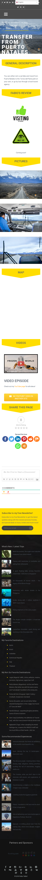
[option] (13, 854)
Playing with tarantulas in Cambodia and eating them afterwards (26, 562)
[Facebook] (5, 439)
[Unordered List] (18, 479)
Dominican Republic (15, 658)
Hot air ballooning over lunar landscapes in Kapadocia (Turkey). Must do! (26, 815)
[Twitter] (11, 439)
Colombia (12, 653)
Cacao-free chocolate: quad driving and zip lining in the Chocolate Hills (26, 631)
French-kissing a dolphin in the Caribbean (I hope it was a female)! (26, 786)
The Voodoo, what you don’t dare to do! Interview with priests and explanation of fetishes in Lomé (26, 777)
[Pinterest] (24, 439)
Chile (26, 22)
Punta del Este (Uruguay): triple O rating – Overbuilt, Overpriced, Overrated (22, 695)
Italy (10, 662)
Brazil (11, 649)
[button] (21, 397)
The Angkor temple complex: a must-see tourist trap (26, 621)
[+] (32, 479)
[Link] (26, 479)
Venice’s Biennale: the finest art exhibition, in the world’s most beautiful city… (26, 743)
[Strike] (12, 479)
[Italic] (6, 479)
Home (4, 22)
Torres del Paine (11, 26)
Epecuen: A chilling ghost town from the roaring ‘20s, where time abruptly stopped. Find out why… (26, 826)
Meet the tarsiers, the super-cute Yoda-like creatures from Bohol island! (26, 553)
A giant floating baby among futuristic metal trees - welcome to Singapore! (26, 572)
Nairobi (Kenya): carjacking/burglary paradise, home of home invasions (23, 712)
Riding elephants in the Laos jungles (24, 610)
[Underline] (9, 479)
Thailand (12, 666)
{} (29, 479)
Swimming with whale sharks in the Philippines (26, 592)
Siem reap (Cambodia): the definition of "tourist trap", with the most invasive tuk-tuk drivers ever (24, 719)
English (20, 2)
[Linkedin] (18, 439)
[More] (24, 446)
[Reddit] (30, 439)
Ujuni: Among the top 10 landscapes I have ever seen (26, 752)
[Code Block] (23, 479)
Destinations (15, 22)
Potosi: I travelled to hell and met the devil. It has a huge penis (26, 806)
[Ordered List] (15, 479)
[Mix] (37, 439)
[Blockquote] (20, 479)
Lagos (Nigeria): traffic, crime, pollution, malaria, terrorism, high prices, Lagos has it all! (24, 679)
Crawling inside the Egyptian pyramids (25, 795)
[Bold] (4, 479)
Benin (11, 645)
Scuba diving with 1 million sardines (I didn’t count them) (26, 601)
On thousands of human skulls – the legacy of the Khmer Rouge (26, 582)
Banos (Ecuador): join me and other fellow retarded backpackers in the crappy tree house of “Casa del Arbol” (24, 703)
